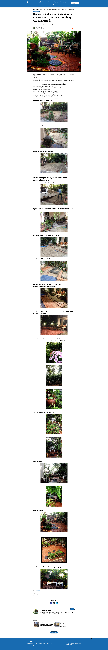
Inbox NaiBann (78, 643)
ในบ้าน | (29, 3)
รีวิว (37, 595)
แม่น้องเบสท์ (54, 79)
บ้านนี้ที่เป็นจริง (39, 9)
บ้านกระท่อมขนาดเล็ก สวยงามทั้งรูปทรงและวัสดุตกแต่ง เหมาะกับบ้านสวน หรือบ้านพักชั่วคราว (67, 625)
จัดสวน (35, 595)
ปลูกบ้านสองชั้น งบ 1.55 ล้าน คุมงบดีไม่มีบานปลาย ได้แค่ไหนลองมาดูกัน (46, 625)
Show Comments (54, 632)
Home (34, 9)
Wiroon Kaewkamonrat (39, 27)
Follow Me (72, 609)
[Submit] (78, 3)
